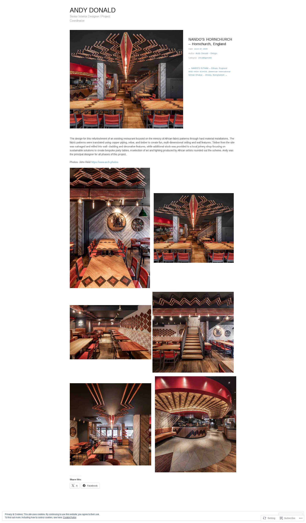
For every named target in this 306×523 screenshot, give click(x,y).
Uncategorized (205, 58)
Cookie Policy (69, 517)
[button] (110, 228)
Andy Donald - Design (206, 53)
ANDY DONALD (93, 10)
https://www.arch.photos (104, 162)
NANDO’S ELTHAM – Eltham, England (207, 68)
